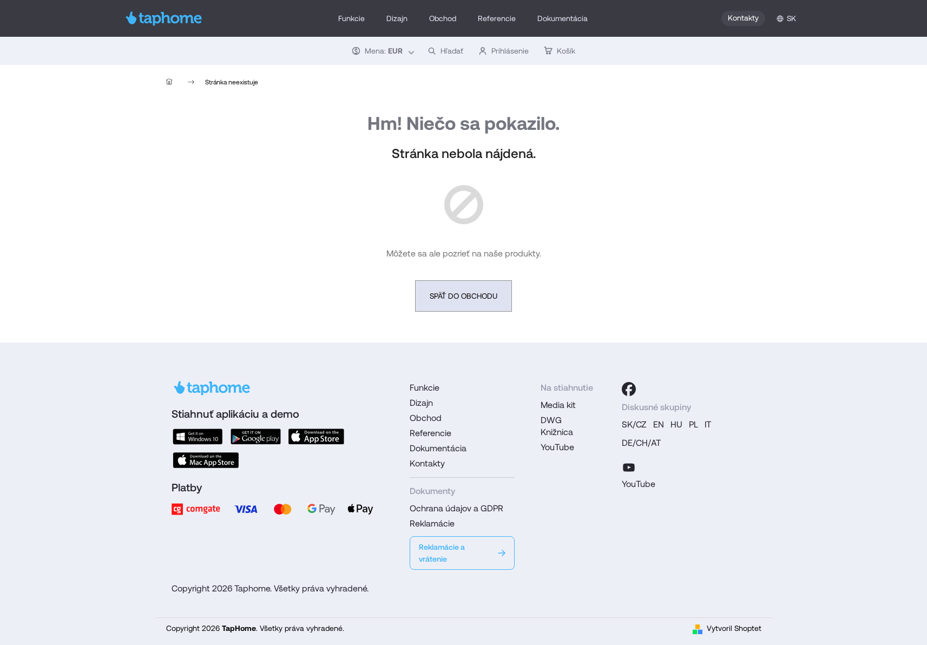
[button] (382, 51)
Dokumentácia (438, 448)
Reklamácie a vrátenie (442, 553)
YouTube (557, 447)
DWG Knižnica (557, 426)
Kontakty (743, 18)
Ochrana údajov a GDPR (456, 508)
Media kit (558, 405)
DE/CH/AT (641, 443)
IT (708, 424)
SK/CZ (634, 424)
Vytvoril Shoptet (734, 628)
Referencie (430, 433)
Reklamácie (432, 523)
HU (676, 424)
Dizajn (421, 403)
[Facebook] (629, 389)
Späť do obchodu (463, 296)
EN (658, 424)
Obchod (426, 418)
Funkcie (424, 388)
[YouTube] (629, 466)
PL (693, 424)
